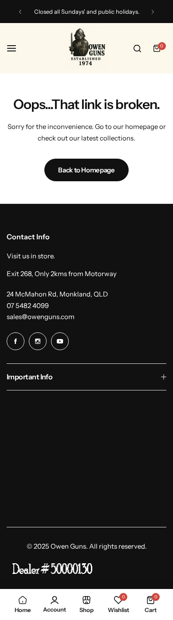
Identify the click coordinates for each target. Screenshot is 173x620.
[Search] (137, 48)
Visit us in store (30, 256)
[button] (20, 12)
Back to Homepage (86, 170)
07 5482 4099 (28, 305)
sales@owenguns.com (41, 316)
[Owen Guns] (86, 48)
